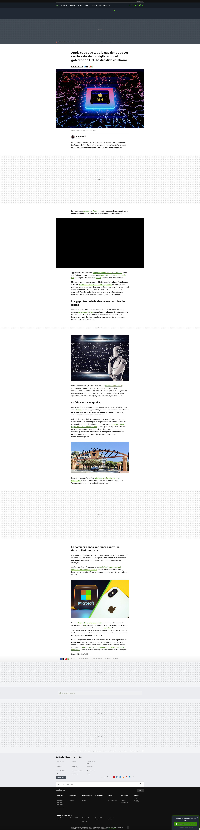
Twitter (132, 5)
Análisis (74, 761)
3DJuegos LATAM (74, 817)
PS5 (92, 42)
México (58, 773)
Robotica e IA (80, 658)
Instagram (137, 5)
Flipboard (90, 66)
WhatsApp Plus (113, 751)
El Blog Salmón (137, 798)
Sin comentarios (78, 66)
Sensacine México (86, 817)
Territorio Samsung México (100, 5)
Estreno (70, 42)
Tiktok (143, 5)
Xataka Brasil (60, 820)
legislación (116, 658)
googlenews (140, 5)
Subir (139, 790)
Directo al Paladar (99, 798)
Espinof (84, 800)
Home (80, 5)
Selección (64, 5)
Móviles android (91, 771)
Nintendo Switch (99, 42)
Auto (86, 5)
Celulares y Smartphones (75, 767)
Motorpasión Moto (112, 800)
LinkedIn (129, 776)
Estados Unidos (102, 658)
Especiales (59, 766)
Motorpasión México (111, 818)
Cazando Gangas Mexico (91, 762)
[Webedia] (140, 1)
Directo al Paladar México (99, 818)
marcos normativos (85, 312)
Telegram (120, 776)
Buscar (140, 784)
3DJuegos (72, 798)
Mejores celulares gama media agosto (77, 751)
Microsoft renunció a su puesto (90, 623)
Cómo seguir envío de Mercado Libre (98, 751)
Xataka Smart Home (60, 805)
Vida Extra (72, 800)
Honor (114, 42)
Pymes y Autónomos (136, 800)
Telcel (88, 773)
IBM (72, 278)
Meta (108, 275)
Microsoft (121, 275)
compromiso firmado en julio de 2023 (107, 273)
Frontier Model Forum (113, 386)
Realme (87, 42)
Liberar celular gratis (135, 751)
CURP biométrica (123, 751)
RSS (123, 776)
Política (87, 658)
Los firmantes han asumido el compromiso (95, 284)
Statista (78, 410)
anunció (86, 211)
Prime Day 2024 (61, 771)
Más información (112, 828)
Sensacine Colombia (85, 820)
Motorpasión (111, 798)
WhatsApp (77, 42)
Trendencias (124, 798)
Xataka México (60, 817)
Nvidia (98, 278)
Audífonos (120, 42)
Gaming (72, 5)
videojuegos (75, 773)
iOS (109, 658)
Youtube (135, 5)
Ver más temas (61, 777)
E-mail (92, 66)
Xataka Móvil (60, 800)
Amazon (114, 275)
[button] (81, 136)
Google (102, 275)
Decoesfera (123, 800)
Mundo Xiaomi (60, 808)
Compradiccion (124, 802)
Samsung (108, 42)
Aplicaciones (90, 766)
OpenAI (83, 625)
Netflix (126, 42)
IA (82, 42)
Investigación (60, 761)
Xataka (58, 798)
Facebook (129, 5)
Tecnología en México (77, 771)
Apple (95, 211)
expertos (107, 628)
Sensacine (85, 798)
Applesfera (59, 802)
